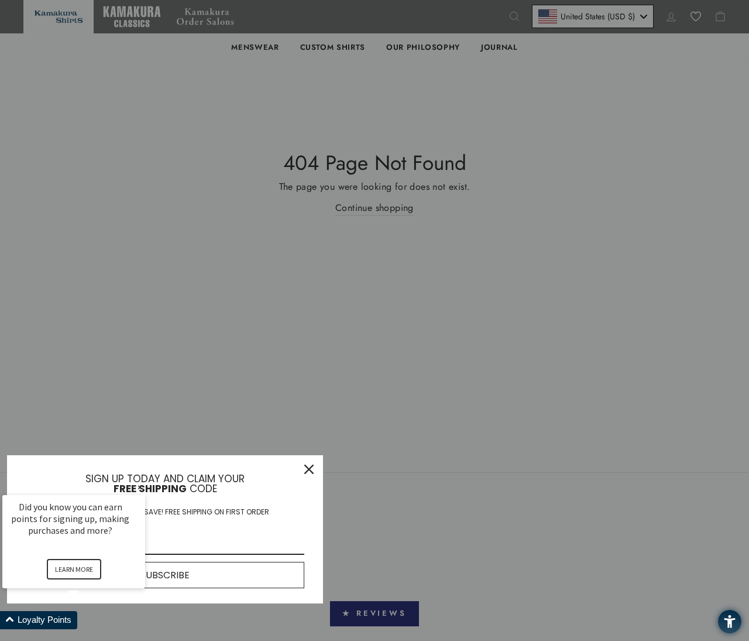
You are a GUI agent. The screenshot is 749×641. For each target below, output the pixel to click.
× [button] (140, 487)
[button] (88, 620)
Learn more (74, 569)
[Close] (309, 469)
